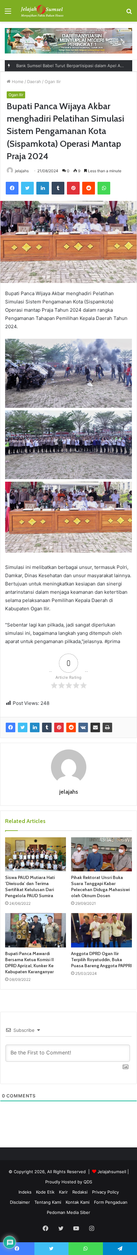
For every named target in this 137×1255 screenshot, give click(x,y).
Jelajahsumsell (111, 1171)
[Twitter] (27, 188)
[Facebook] (12, 188)
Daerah (34, 81)
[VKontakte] (83, 727)
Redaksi (80, 1192)
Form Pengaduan (110, 1202)
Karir (63, 1192)
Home (17, 81)
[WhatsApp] (103, 188)
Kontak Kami (78, 1202)
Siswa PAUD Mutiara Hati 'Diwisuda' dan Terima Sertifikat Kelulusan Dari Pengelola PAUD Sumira (30, 886)
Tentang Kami (47, 1202)
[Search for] (129, 13)
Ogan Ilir (53, 81)
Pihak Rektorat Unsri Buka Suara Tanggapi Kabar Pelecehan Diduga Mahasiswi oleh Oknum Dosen (100, 886)
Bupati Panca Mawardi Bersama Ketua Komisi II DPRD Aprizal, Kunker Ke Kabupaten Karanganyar (29, 963)
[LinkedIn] (42, 188)
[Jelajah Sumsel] (41, 10)
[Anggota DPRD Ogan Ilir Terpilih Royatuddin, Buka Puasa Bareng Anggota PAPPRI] (101, 930)
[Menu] (8, 13)
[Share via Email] (95, 727)
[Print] (107, 727)
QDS (87, 1181)
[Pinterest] (73, 188)
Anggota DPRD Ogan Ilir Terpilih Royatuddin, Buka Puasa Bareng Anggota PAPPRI (101, 959)
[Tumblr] (58, 188)
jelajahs (22, 170)
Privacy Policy (105, 1192)
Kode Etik (45, 1192)
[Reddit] (88, 188)
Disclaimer (20, 1202)
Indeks (25, 1192)
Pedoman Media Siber (68, 1212)
